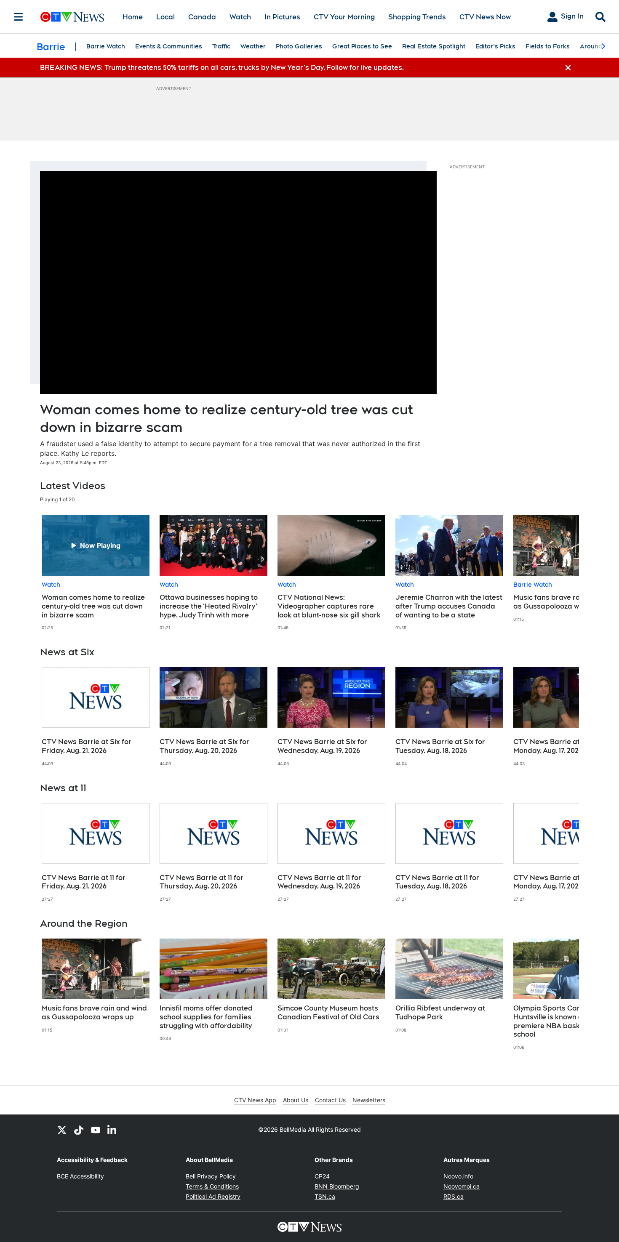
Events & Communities (168, 46)
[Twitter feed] (62, 1130)
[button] (562, 573)
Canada (202, 17)
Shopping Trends (417, 17)
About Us (295, 1100)
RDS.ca (453, 1196)
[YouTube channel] (96, 1130)
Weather (253, 46)
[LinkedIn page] (112, 1130)
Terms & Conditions (212, 1186)
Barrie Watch (105, 46)
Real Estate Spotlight (433, 46)
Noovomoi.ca (461, 1186)
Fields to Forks (548, 46)
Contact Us (330, 1100)
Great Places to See (362, 46)
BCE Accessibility (80, 1176)
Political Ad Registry (213, 1196)
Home (133, 17)
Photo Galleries (299, 46)
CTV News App (255, 1100)
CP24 (322, 1176)
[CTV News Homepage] (72, 17)
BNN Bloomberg (337, 1186)
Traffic (221, 46)
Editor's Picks (495, 46)
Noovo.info (458, 1176)
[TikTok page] (79, 1130)
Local (165, 17)
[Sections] (18, 16)
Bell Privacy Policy (211, 1176)
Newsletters (368, 1100)
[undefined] (95, 573)
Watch (240, 17)
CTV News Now (485, 17)
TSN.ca (325, 1196)
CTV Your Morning (344, 17)
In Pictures (282, 17)
